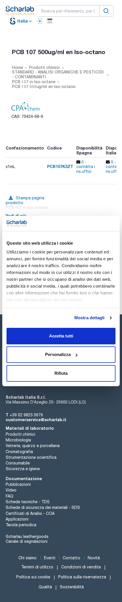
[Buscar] (106, 11)
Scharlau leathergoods (27, 536)
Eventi (49, 558)
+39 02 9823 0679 (26, 415)
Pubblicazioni (18, 484)
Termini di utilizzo (37, 567)
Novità (94, 558)
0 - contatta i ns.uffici (85, 167)
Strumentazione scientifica (31, 457)
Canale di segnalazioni (26, 541)
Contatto (71, 558)
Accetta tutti (61, 335)
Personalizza (58, 354)
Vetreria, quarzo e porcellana (33, 445)
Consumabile (18, 463)
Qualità (45, 587)
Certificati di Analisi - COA (30, 513)
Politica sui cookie (33, 577)
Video (11, 490)
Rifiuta (61, 373)
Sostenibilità (72, 587)
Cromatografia (19, 451)
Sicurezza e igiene (23, 468)
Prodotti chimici (20, 434)
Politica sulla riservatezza (82, 577)
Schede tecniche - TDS (28, 501)
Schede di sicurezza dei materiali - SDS (43, 507)
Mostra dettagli (89, 317)
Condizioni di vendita (81, 567)
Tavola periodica (21, 525)
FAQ (9, 496)
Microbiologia (18, 440)
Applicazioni (17, 519)
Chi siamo (27, 558)
